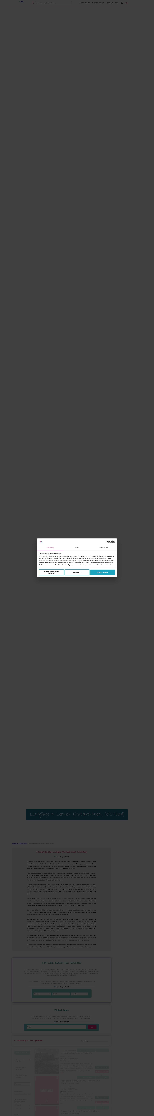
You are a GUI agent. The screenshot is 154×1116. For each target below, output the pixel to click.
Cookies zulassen (102, 572)
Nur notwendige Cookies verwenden (51, 572)
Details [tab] (77, 548)
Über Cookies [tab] (103, 548)
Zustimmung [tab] (50, 548)
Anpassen (76, 572)
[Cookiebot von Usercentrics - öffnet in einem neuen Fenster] (107, 542)
